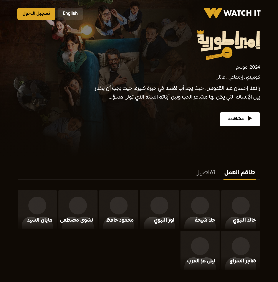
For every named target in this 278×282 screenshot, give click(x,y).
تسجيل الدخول (36, 13)
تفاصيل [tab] (205, 173)
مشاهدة (236, 119)
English (70, 13)
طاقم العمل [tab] (239, 173)
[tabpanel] (139, 231)
